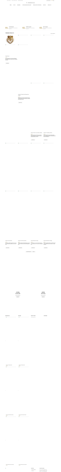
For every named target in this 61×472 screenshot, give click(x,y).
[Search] (58, 2)
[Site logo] (30, 2)
